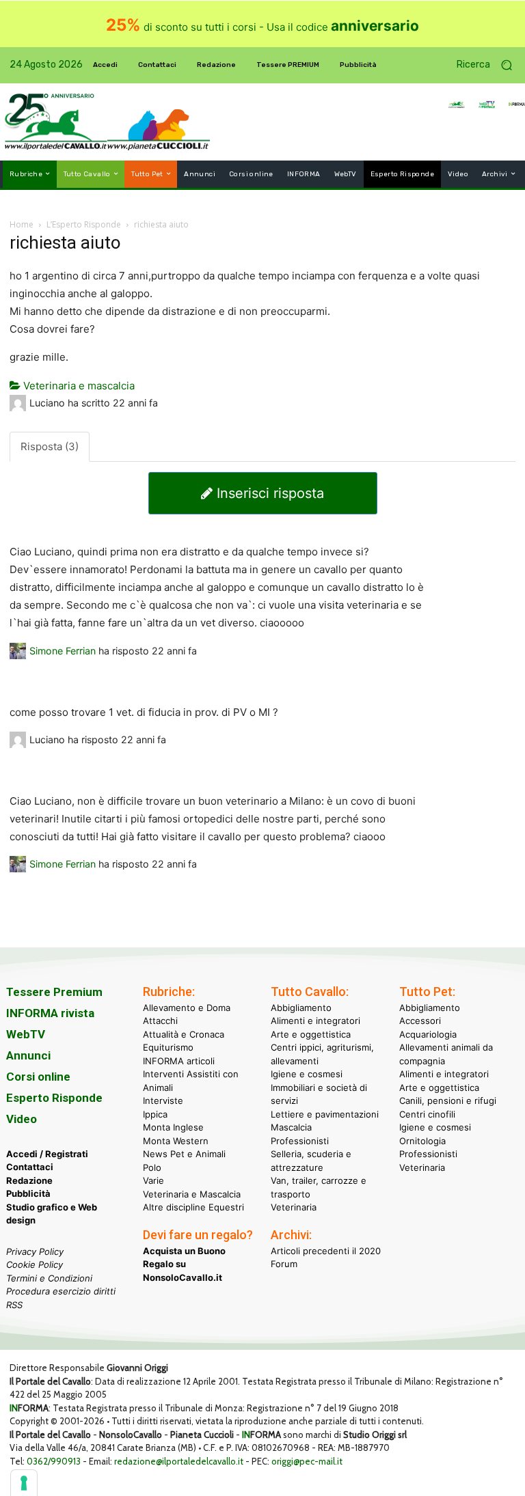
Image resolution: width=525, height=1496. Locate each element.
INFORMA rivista (50, 1013)
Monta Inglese (173, 1127)
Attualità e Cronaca (183, 1034)
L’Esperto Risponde (83, 224)
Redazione (29, 1180)
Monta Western (175, 1140)
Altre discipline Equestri (193, 1207)
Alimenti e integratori (315, 1020)
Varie (153, 1180)
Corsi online (38, 1076)
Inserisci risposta (268, 493)
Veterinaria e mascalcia (78, 385)
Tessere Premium (54, 992)
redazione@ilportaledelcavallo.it (178, 1461)
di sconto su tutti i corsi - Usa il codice (262, 26)
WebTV (25, 1034)
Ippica (155, 1114)
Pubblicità (28, 1193)
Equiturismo (168, 1047)
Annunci (28, 1055)
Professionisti (300, 1140)
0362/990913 (54, 1461)
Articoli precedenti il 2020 (326, 1250)
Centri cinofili (427, 1114)
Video (21, 1119)
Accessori (420, 1020)
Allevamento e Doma (186, 1007)
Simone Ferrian (62, 650)
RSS (14, 1304)
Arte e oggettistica (311, 1034)
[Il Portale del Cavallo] (56, 122)
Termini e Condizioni (49, 1278)
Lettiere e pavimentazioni (325, 1114)
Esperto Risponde (54, 1098)
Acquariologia (428, 1034)
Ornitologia (422, 1140)
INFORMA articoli (179, 1060)
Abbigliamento (301, 1007)
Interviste (163, 1100)
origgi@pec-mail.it (306, 1461)
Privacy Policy (35, 1251)
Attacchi (160, 1020)
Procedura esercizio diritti (61, 1291)
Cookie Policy (34, 1264)
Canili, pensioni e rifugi (447, 1100)
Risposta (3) (50, 446)
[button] (489, 65)
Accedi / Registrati (47, 1153)
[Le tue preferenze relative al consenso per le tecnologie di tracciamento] (24, 1483)
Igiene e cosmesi (306, 1073)
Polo (152, 1167)
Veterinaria (294, 1207)
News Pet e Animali (184, 1153)
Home (21, 224)
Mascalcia (291, 1127)
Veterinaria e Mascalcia (192, 1194)
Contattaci (29, 1166)
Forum (284, 1263)
